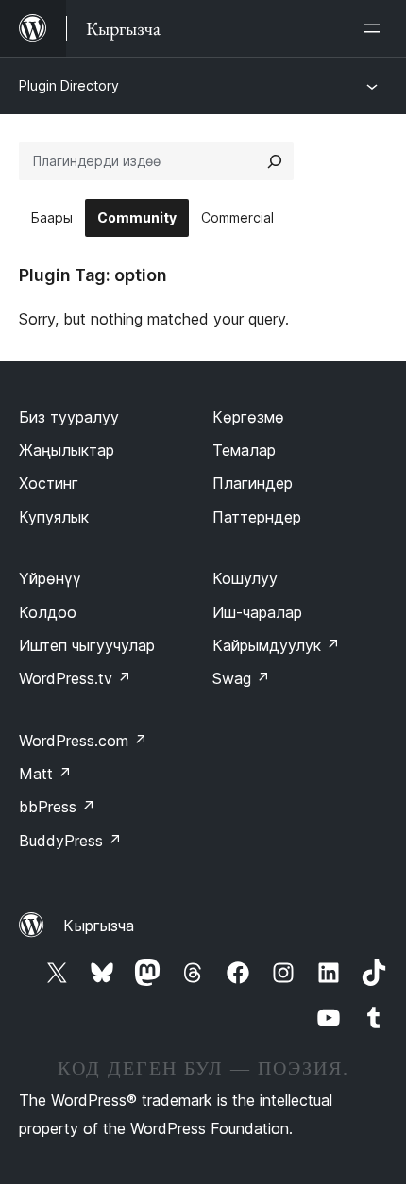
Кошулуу (245, 578)
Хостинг (48, 483)
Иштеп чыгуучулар (87, 645)
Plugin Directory (69, 85)
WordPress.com (83, 740)
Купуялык (54, 517)
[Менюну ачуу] (376, 28)
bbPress (57, 806)
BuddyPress (70, 840)
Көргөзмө (248, 417)
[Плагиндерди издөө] (275, 161)
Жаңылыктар (66, 450)
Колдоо (47, 612)
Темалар (244, 450)
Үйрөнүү (50, 578)
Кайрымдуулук (276, 645)
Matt (45, 773)
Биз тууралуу (69, 417)
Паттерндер (256, 517)
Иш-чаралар (257, 612)
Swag (241, 678)
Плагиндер (252, 483)
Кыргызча (98, 925)
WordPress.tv (75, 678)
